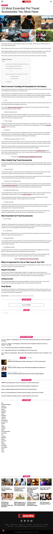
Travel (2, 451)
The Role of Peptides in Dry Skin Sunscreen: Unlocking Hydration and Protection (19, 395)
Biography (3, 410)
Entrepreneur (4, 422)
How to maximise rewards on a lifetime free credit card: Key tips (31, 526)
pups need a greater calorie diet (15, 107)
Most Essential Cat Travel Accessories (14, 68)
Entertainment (4, 420)
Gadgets (3, 426)
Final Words (8, 81)
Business (3, 412)
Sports (2, 448)
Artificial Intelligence (6, 404)
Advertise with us (37, 524)
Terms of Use (22, 524)
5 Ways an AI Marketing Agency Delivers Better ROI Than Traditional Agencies (19, 389)
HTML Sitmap (10, 526)
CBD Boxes (3, 415)
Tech (2, 450)
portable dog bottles (26, 194)
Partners (46, 524)
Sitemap (7, 524)
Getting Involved (15, 78)
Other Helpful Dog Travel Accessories (14, 66)
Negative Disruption (15, 76)
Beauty (2, 409)
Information (4, 433)
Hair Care (3, 428)
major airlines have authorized (10, 185)
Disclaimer (29, 524)
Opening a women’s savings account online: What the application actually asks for (19, 386)
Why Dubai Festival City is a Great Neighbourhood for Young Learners (21, 350)
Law (2, 434)
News (2, 442)
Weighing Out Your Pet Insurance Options (29, 258)
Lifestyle (3, 436)
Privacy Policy (13, 524)
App (2, 403)
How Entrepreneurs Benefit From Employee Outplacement (19, 347)
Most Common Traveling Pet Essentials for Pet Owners (17, 64)
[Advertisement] (26, 325)
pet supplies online (40, 150)
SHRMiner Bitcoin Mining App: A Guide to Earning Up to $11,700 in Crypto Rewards (20, 382)
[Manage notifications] (3, 531)
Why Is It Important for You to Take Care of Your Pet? (17, 74)
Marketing (3, 437)
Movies (3, 439)
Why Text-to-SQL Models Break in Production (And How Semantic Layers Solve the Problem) (22, 392)
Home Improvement (5, 431)
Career (2, 414)
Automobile (4, 407)
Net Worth (3, 440)
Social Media (4, 447)
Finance (3, 423)
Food (2, 425)
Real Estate (4, 445)
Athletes (3, 406)
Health (2, 429)
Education (3, 418)
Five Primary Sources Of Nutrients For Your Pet (30, 156)
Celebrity (3, 417)
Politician (3, 444)
